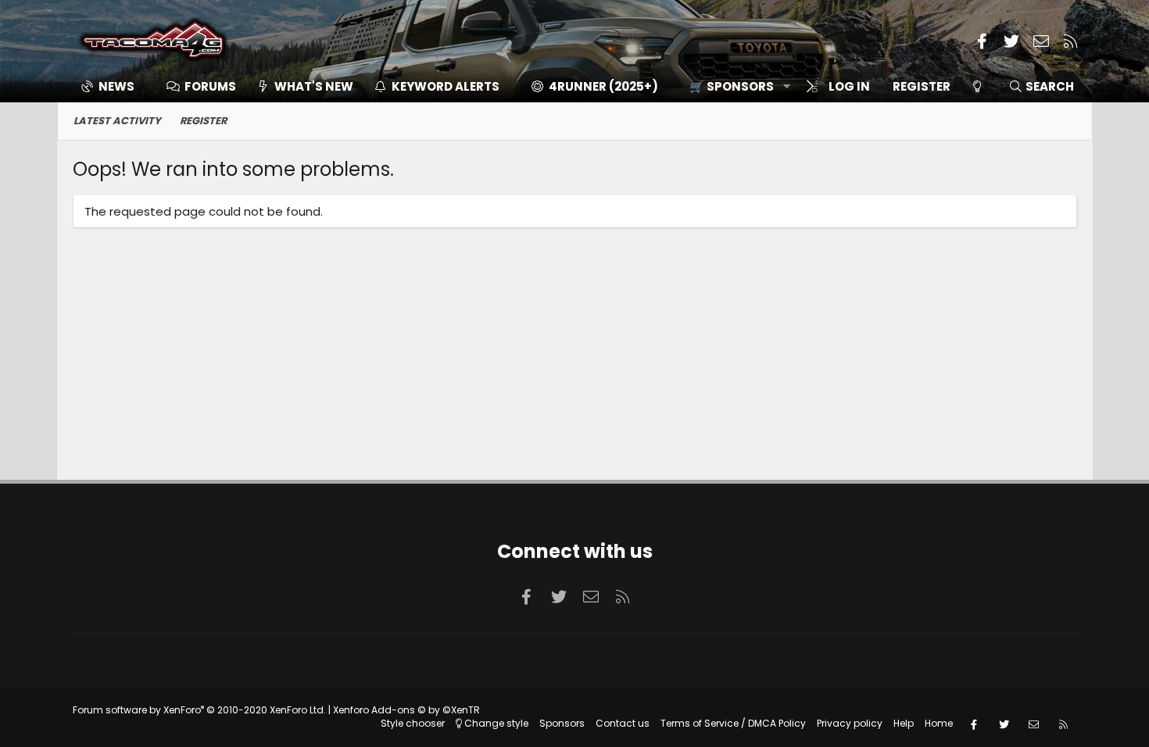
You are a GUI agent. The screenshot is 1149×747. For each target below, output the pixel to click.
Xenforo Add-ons (406, 710)
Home (939, 723)
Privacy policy (849, 723)
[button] (734, 86)
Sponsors (562, 723)
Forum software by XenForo (199, 710)
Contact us (623, 723)
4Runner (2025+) (603, 86)
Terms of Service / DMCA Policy (733, 723)
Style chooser (413, 723)
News (116, 86)
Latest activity (117, 120)
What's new (313, 86)
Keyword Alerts (445, 86)
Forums (210, 86)
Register (203, 120)
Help (903, 723)
